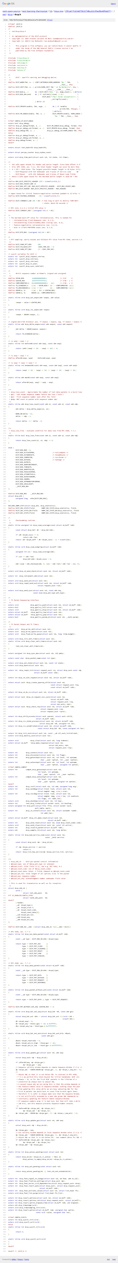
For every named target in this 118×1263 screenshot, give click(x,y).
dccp (10, 14)
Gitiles (14, 1259)
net (4, 14)
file (50, 20)
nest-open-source (11, 11)
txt (108, 1259)
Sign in (113, 4)
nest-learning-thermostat (34, 11)
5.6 (50, 11)
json (114, 1259)
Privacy (20, 1259)
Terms (26, 1259)
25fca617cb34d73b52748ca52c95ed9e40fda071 (88, 11)
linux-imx (58, 11)
